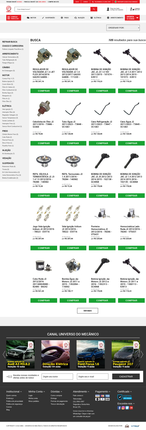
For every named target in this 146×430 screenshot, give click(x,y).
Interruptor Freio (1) (8, 123)
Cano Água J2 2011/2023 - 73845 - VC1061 (130, 124)
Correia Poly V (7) (8, 78)
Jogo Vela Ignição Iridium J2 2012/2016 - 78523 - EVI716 (43, 229)
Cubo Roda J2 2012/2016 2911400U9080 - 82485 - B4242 (41, 282)
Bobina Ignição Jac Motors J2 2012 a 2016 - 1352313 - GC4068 (100, 282)
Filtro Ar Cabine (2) (8, 87)
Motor (33, 18)
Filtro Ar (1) (6, 98)
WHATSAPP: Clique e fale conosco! (127, 2)
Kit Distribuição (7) (8, 153)
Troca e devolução (57, 404)
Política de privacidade (14, 401)
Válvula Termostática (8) (10, 57)
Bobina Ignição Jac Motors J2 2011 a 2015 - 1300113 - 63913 (129, 282)
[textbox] (56, 9)
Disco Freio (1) (7, 143)
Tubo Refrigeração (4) (9, 60)
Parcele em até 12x (35, 2)
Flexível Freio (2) (7, 140)
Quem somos (11, 395)
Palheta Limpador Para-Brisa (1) (12, 49)
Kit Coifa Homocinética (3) (11, 172)
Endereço (9, 398)
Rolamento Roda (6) (8, 166)
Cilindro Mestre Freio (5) (10, 134)
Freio (66, 18)
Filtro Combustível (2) (9, 90)
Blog (77, 2)
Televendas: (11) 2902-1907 (103, 2)
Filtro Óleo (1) (6, 101)
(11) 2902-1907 (78, 401)
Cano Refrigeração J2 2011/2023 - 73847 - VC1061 (101, 124)
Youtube (131, 407)
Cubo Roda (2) (7, 137)
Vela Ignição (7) (7, 109)
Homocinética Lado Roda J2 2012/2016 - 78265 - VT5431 (130, 229)
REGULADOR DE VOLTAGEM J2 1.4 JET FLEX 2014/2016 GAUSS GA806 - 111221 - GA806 (44, 74)
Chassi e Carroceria (12, 45)
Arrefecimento (117, 18)
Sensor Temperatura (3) (10, 118)
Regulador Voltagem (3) (10, 115)
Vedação (6, 158)
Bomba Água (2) (7, 93)
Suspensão (50, 18)
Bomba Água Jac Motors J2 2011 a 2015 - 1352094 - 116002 (70, 282)
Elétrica (97, 18)
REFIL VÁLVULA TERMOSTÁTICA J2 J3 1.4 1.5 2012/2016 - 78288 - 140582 (43, 178)
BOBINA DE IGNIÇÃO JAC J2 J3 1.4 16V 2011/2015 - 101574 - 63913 (102, 73)
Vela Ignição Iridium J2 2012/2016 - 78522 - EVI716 (71, 229)
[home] (8, 9)
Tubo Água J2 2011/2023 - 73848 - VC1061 (72, 124)
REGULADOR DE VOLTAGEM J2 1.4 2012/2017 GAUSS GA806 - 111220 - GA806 (71, 74)
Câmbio (6, 67)
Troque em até (14, 2)
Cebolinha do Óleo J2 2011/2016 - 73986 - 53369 (43, 124)
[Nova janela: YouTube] (20, 354)
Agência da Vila (127, 426)
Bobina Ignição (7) (8, 81)
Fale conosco (78, 395)
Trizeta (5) (5, 169)
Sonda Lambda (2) (8, 121)
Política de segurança (14, 404)
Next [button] (141, 354)
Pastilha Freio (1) (8, 146)
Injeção (81, 18)
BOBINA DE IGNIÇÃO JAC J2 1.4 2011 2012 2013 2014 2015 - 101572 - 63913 (131, 73)
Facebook (119, 407)
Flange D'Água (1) (8, 63)
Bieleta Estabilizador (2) (10, 178)
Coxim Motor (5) (7, 84)
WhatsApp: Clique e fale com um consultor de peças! (84, 413)
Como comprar (56, 395)
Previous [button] (4, 354)
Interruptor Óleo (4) (8, 112)
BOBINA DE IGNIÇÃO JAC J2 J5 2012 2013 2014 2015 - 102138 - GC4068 (102, 178)
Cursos (85, 2)
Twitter (127, 407)
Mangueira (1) (6, 96)
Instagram (123, 407)
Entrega (54, 398)
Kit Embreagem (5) (8, 71)
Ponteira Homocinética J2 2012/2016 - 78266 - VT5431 (101, 230)
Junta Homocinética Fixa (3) (11, 175)
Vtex (135, 426)
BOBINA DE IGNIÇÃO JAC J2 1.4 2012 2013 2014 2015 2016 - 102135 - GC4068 (131, 178)
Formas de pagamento (59, 401)
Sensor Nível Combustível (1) (12, 126)
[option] (20, 354)
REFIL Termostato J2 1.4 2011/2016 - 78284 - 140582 (72, 177)
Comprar (44, 90)
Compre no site (53, 2)
